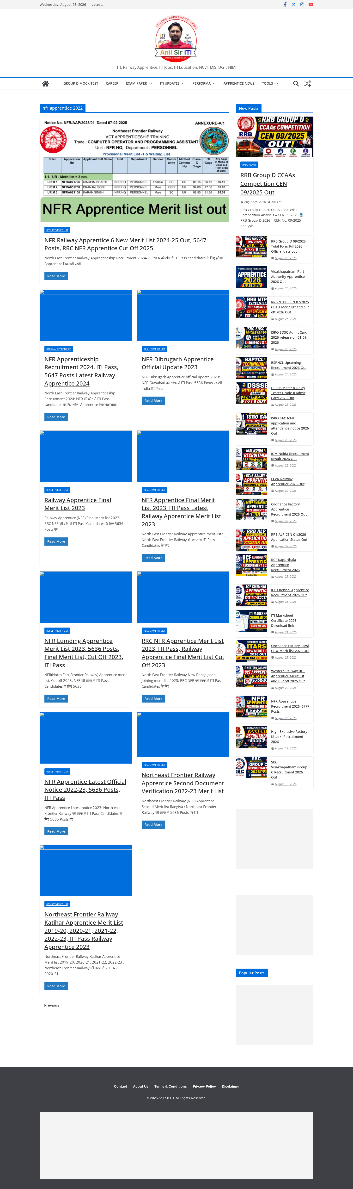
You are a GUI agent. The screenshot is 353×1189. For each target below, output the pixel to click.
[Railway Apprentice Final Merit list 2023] (86, 456)
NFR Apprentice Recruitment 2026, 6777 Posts (290, 706)
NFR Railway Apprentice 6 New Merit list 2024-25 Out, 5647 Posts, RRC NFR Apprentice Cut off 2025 (125, 244)
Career (112, 83)
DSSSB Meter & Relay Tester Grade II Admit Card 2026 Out (288, 393)
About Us (140, 1086)
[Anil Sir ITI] (45, 83)
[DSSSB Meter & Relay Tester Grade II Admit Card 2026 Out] (251, 396)
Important (249, 164)
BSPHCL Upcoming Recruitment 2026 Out (289, 365)
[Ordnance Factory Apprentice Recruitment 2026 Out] (251, 512)
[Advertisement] (274, 839)
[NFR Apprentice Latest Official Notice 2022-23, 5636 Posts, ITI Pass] (86, 738)
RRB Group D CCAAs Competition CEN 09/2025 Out (267, 183)
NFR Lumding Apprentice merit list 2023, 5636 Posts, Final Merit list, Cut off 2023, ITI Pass (83, 653)
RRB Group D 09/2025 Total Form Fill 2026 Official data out (288, 246)
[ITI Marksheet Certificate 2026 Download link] (251, 623)
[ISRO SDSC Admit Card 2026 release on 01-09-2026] (251, 340)
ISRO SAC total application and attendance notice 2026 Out (290, 426)
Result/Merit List (57, 230)
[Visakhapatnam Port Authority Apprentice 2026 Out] (251, 279)
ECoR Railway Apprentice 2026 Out (287, 481)
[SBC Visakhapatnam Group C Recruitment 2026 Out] (251, 773)
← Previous (49, 1005)
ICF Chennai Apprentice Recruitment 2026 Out (290, 592)
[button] (149, 83)
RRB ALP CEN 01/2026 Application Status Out (289, 537)
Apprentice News (239, 83)
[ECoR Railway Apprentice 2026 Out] (251, 484)
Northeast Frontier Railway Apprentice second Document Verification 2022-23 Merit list (183, 783)
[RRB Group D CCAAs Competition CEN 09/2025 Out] (274, 137)
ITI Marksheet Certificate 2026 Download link (283, 620)
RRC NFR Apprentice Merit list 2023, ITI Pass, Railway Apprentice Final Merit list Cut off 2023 (183, 653)
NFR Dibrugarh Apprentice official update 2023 (178, 363)
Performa (202, 83)
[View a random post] (307, 83)
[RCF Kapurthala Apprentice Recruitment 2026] (251, 568)
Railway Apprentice (58, 349)
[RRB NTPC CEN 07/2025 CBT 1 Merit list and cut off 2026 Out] (251, 310)
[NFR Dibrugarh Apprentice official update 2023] (183, 315)
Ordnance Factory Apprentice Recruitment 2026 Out (289, 509)
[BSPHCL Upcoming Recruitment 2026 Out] (251, 368)
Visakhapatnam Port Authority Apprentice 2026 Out (288, 276)
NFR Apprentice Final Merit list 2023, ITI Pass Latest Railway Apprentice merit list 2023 (181, 512)
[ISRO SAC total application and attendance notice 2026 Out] (251, 429)
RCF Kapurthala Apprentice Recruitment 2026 (285, 564)
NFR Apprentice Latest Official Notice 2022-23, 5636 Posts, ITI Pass (85, 790)
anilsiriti (277, 202)
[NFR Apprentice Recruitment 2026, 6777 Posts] (251, 709)
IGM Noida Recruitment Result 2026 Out (290, 456)
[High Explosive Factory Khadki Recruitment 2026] (251, 739)
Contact (120, 1086)
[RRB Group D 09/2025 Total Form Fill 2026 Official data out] (251, 249)
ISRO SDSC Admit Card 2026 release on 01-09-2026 (289, 337)
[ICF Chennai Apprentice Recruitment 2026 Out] (251, 596)
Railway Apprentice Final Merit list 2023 (77, 504)
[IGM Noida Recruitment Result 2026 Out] (251, 459)
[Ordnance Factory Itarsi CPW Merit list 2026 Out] (251, 651)
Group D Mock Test (80, 83)
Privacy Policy (204, 1086)
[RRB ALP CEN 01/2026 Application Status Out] (251, 540)
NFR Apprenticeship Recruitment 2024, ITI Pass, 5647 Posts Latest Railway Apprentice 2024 (81, 371)
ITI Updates (170, 83)
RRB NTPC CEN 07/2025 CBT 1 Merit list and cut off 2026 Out (290, 307)
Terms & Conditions (170, 1086)
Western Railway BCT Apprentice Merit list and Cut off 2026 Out (288, 676)
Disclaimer (230, 1086)
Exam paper (136, 83)
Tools (267, 83)
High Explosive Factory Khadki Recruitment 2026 (289, 736)
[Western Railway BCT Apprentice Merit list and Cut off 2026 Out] (251, 679)
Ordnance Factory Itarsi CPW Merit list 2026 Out (290, 648)
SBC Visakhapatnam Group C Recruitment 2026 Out (289, 769)
